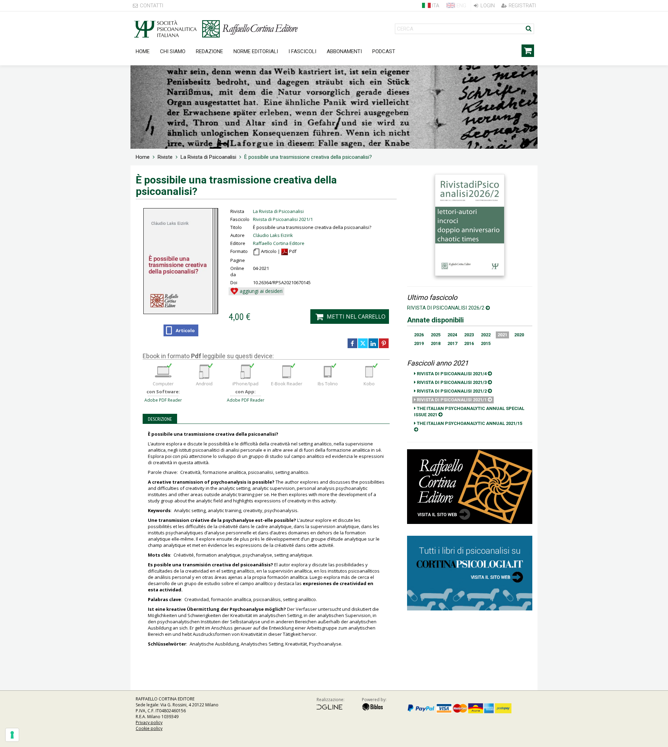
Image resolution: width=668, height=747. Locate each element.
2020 (519, 334)
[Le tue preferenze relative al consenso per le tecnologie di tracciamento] (12, 734)
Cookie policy (149, 728)
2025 (435, 334)
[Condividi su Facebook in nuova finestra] (352, 343)
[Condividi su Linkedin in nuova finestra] (373, 343)
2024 (452, 334)
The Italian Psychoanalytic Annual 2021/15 (469, 423)
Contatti (150, 5)
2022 (486, 334)
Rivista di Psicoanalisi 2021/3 (452, 382)
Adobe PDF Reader (163, 400)
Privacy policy (149, 722)
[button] (256, 291)
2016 (469, 343)
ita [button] (435, 5)
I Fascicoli (302, 51)
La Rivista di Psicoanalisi (278, 211)
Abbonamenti (344, 51)
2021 (502, 334)
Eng (460, 5)
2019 (419, 343)
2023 (469, 334)
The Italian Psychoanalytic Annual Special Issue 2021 (469, 411)
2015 (486, 343)
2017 (452, 343)
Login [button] (487, 5)
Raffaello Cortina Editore (278, 243)
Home (143, 51)
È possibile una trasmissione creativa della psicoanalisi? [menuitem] (308, 157)
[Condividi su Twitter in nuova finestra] (363, 343)
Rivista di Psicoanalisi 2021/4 (452, 373)
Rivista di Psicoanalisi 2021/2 (452, 391)
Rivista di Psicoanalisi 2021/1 (283, 219)
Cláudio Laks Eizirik (273, 235)
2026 (419, 334)
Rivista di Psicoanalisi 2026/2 (446, 308)
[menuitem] (143, 157)
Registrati (521, 5)
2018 (435, 343)
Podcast (383, 51)
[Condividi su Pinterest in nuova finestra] (384, 343)
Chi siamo (172, 51)
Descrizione (160, 419)
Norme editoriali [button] (255, 51)
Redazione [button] (209, 51)
